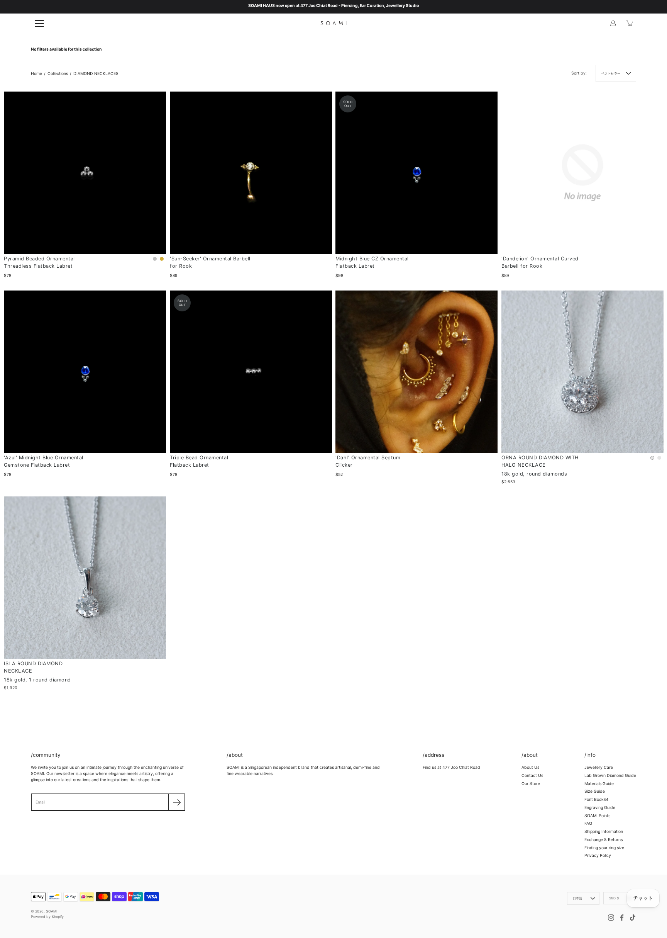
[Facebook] (621, 917)
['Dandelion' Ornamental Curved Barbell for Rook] (582, 173)
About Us (530, 767)
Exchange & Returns (603, 839)
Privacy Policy (597, 855)
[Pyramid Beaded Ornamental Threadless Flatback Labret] (85, 173)
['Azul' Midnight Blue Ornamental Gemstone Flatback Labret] (85, 372)
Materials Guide (599, 783)
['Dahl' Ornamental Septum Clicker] (416, 372)
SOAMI (51, 911)
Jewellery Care (598, 767)
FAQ (588, 823)
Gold (162, 259)
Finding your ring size (604, 847)
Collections (57, 73)
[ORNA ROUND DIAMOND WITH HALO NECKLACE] (582, 372)
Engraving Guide (599, 807)
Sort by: (579, 73)
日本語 (577, 898)
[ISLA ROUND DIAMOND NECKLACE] (85, 577)
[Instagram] (611, 917)
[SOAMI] (333, 23)
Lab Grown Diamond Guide (610, 775)
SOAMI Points (597, 815)
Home (36, 73)
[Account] (613, 23)
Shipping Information (603, 831)
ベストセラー (610, 73)
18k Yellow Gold (659, 457)
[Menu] (39, 23)
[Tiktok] (632, 917)
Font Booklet (596, 799)
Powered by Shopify (47, 916)
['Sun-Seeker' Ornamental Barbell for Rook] (251, 173)
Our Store (530, 783)
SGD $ (614, 898)
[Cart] (630, 23)
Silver (155, 259)
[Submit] (176, 802)
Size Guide (594, 791)
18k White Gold (652, 457)
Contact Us (532, 775)
